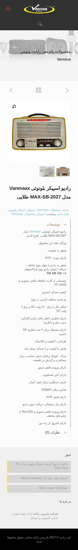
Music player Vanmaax (53, 488)
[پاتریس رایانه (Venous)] (39, 8)
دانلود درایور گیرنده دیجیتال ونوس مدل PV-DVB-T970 (42, 466)
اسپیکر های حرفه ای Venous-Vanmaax (44, 478)
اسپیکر (31, 209)
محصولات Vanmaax (49, 209)
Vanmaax (35, 231)
